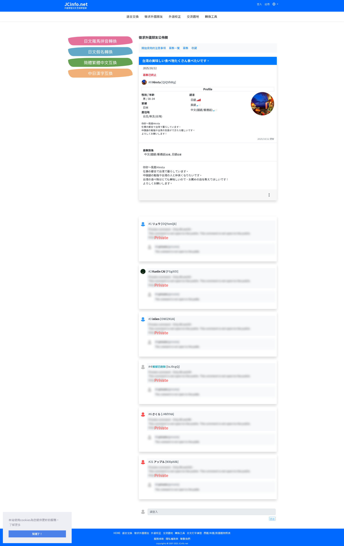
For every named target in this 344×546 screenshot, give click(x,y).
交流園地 (193, 16)
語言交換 (132, 16)
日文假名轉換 (100, 51)
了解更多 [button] (15, 525)
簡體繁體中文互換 (100, 62)
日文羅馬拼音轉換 (100, 41)
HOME (116, 533)
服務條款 (159, 538)
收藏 (194, 48)
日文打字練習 (194, 533)
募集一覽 (174, 48)
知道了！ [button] (37, 534)
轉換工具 (211, 16)
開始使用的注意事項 (154, 48)
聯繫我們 (185, 538)
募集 (185, 48)
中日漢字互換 (100, 73)
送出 (272, 519)
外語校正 (175, 16)
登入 (259, 4)
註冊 (267, 4)
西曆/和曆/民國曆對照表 (217, 533)
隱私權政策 (172, 538)
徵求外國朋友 (154, 16)
